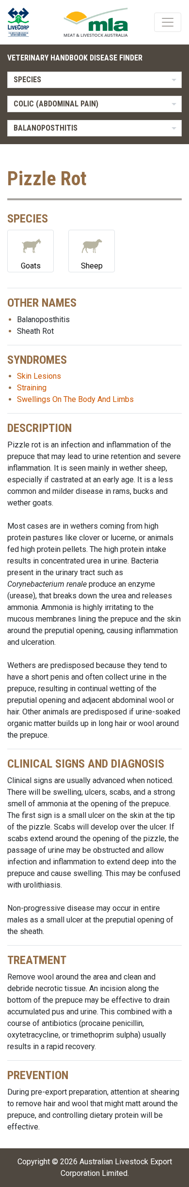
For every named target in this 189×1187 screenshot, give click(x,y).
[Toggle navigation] (167, 22)
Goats (31, 265)
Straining (32, 387)
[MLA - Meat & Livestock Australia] (95, 22)
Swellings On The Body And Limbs (75, 399)
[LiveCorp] (22, 22)
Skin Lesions (39, 376)
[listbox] (94, 80)
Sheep (92, 265)
